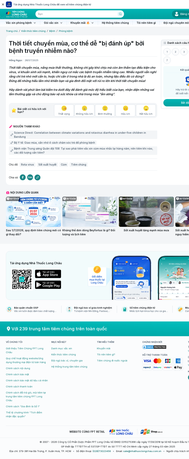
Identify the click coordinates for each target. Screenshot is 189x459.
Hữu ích (125, 113)
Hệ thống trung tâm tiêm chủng (69, 366)
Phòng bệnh (66, 30)
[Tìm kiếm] (120, 14)
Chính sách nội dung (18, 368)
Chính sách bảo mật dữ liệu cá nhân (27, 380)
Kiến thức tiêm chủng (33, 30)
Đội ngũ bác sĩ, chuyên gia (67, 360)
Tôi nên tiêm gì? (106, 354)
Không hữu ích (84, 113)
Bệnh (52, 30)
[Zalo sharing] (30, 177)
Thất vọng (64, 113)
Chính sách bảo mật (17, 374)
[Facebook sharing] (23, 177)
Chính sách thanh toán (19, 386)
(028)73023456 (101, 451)
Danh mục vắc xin (61, 348)
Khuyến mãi (103, 348)
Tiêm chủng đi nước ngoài (112, 360)
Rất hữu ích (146, 113)
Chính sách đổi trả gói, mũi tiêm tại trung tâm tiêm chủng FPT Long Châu (26, 396)
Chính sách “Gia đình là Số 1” (23, 406)
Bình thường (105, 113)
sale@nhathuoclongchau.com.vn (142, 451)
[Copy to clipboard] (37, 177)
